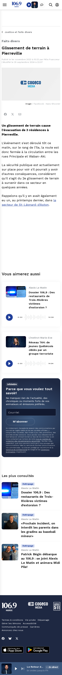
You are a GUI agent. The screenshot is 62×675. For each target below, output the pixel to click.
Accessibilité (29, 623)
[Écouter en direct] (29, 5)
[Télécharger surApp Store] (12, 650)
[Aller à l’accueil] (16, 6)
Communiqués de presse (15, 627)
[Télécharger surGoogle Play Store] (37, 650)
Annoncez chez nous (12, 630)
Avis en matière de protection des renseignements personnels (28, 440)
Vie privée (30, 620)
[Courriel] (19, 114)
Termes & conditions (12, 620)
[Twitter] (12, 114)
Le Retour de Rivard (35, 666)
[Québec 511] (56, 609)
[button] (15, 668)
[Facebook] (5, 114)
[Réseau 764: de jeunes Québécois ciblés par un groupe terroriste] (16, 341)
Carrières (35, 627)
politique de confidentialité (16, 450)
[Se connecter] (57, 4)
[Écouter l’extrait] (9, 317)
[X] (17, 638)
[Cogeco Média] (38, 607)
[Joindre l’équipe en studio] (41, 4)
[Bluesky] (10, 638)
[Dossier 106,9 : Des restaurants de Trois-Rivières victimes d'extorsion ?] (16, 291)
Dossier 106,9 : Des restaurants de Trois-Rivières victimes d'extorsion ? (42, 300)
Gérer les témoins (11, 623)
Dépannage (43, 620)
